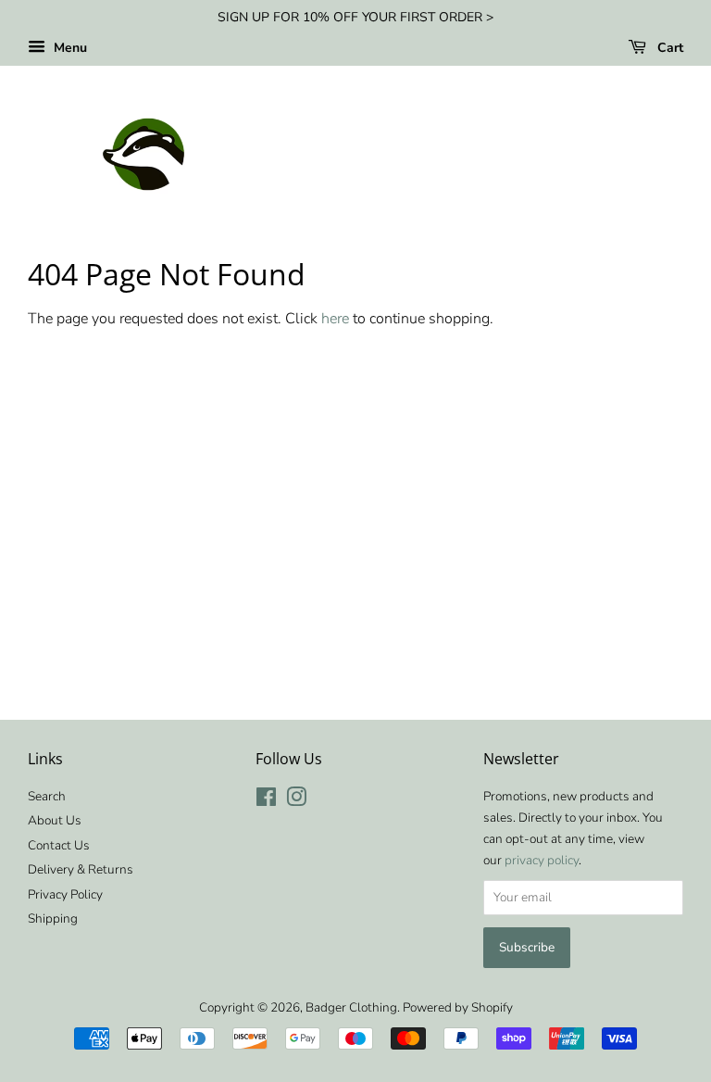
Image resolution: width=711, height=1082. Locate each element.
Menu (68, 48)
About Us (54, 820)
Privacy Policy (65, 894)
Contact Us (59, 845)
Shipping (53, 918)
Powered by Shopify (458, 1007)
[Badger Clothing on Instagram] (296, 801)
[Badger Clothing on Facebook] (266, 801)
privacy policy (542, 860)
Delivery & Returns (80, 869)
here (335, 318)
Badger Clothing (351, 1007)
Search (47, 796)
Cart (668, 48)
